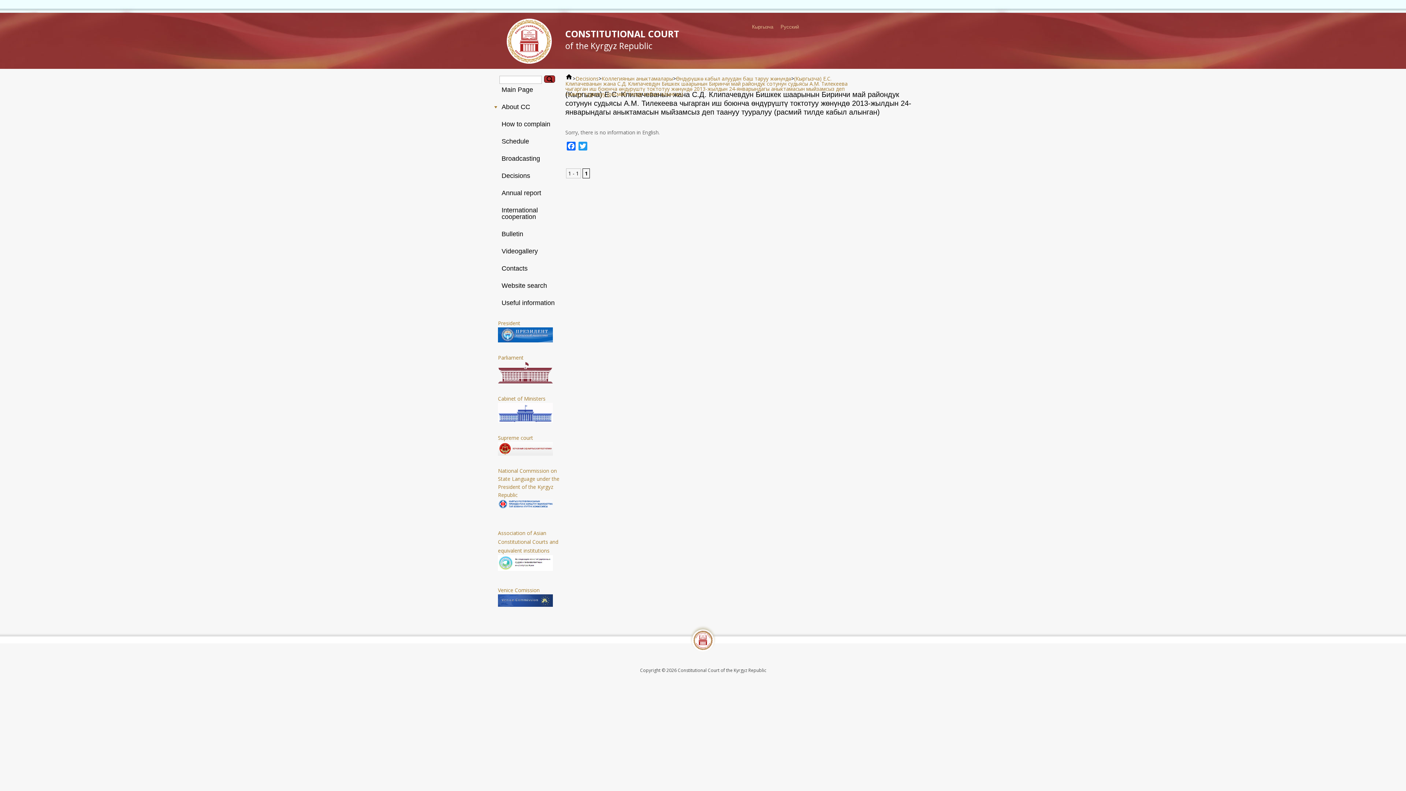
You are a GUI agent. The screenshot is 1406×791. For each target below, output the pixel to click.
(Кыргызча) (808, 78)
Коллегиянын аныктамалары (637, 78)
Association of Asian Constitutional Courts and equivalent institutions (528, 542)
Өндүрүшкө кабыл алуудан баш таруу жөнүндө (733, 78)
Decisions (587, 78)
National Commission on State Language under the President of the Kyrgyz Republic (528, 482)
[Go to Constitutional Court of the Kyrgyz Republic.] (569, 78)
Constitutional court (622, 39)
